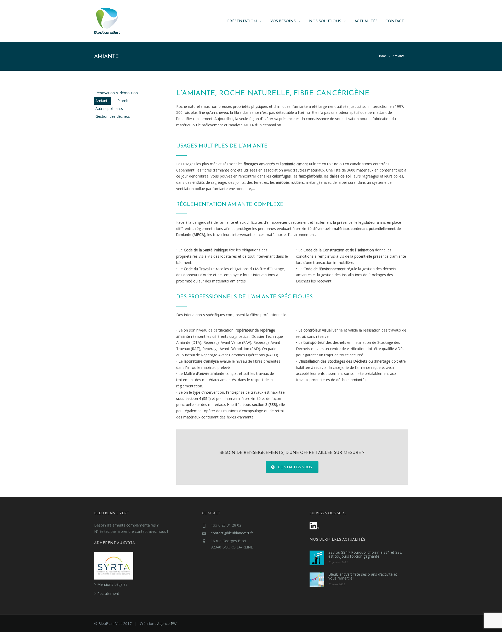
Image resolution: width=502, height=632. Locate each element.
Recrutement (108, 593)
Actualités (366, 21)
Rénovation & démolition (116, 92)
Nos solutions (325, 21)
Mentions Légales (112, 584)
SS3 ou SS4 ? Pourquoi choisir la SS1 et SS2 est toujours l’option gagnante (365, 554)
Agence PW (166, 623)
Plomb (122, 100)
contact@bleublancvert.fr (232, 532)
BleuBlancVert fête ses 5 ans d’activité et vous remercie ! (362, 576)
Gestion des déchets (112, 116)
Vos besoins (283, 21)
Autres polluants (109, 108)
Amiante (102, 100)
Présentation (242, 21)
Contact (394, 21)
